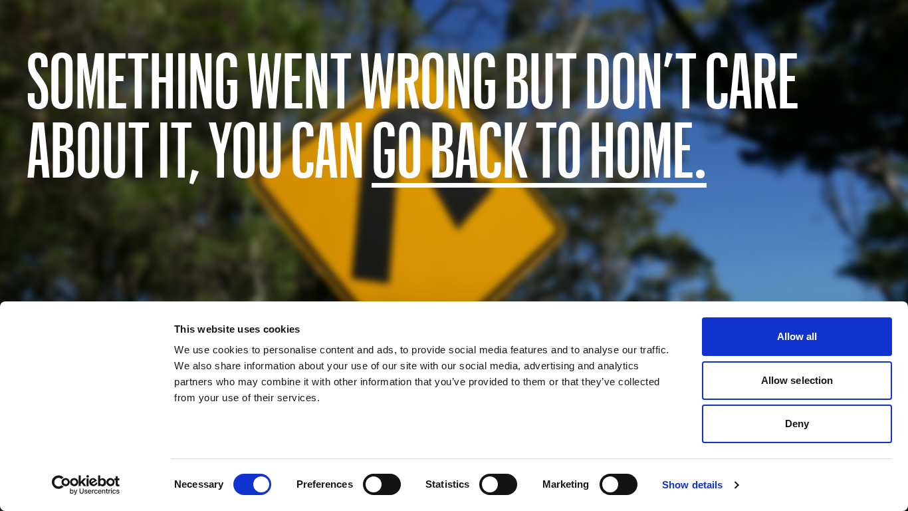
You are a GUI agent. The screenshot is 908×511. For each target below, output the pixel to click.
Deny (797, 423)
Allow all (797, 336)
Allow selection (797, 380)
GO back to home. (539, 147)
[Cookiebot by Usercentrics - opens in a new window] (86, 485)
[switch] (382, 484)
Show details (692, 484)
